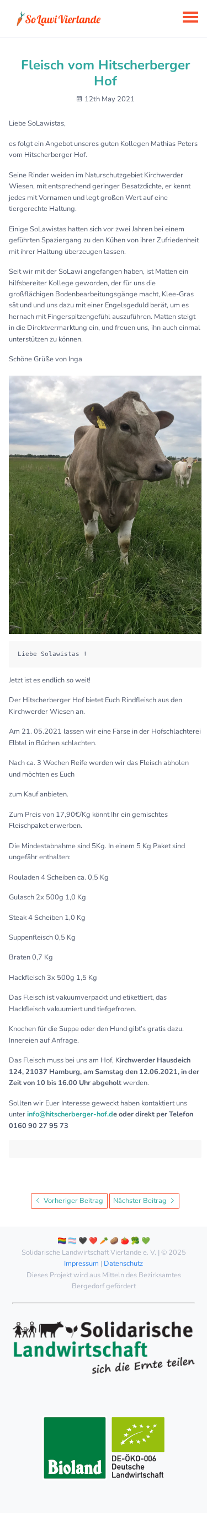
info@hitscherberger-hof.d (70, 1114)
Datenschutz (123, 1263)
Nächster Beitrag (140, 1201)
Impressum (81, 1263)
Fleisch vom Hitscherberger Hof (105, 73)
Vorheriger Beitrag (72, 1201)
